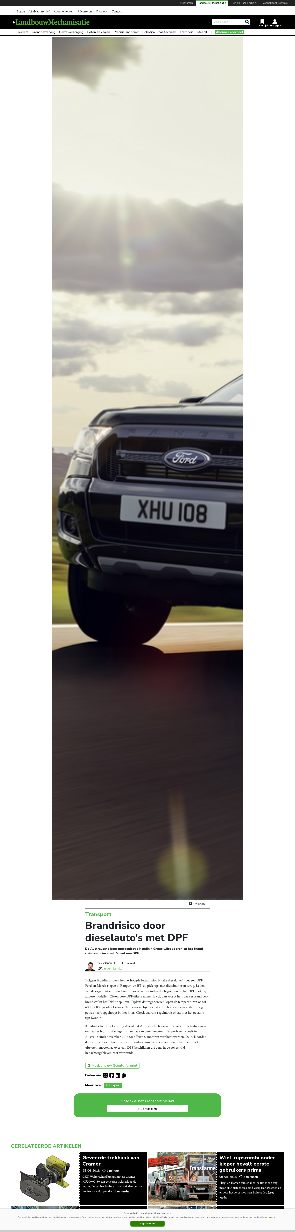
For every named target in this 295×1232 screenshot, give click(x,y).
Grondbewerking (43, 32)
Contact (117, 11)
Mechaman (186, 3)
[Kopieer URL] (124, 1075)
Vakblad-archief (39, 11)
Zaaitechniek (167, 32)
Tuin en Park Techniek (244, 3)
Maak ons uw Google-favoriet (114, 1065)
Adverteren (85, 11)
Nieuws (20, 11)
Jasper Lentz (112, 968)
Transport (187, 32)
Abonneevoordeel (229, 32)
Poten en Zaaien (98, 32)
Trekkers (22, 32)
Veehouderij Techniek (275, 3)
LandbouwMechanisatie (212, 3)
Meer (201, 32)
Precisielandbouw (126, 32)
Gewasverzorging (71, 32)
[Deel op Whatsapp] (106, 1075)
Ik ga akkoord (148, 1223)
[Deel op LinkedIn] (119, 1075)
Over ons (102, 11)
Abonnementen (63, 11)
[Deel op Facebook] (112, 1075)
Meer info (273, 1217)
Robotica (148, 32)
